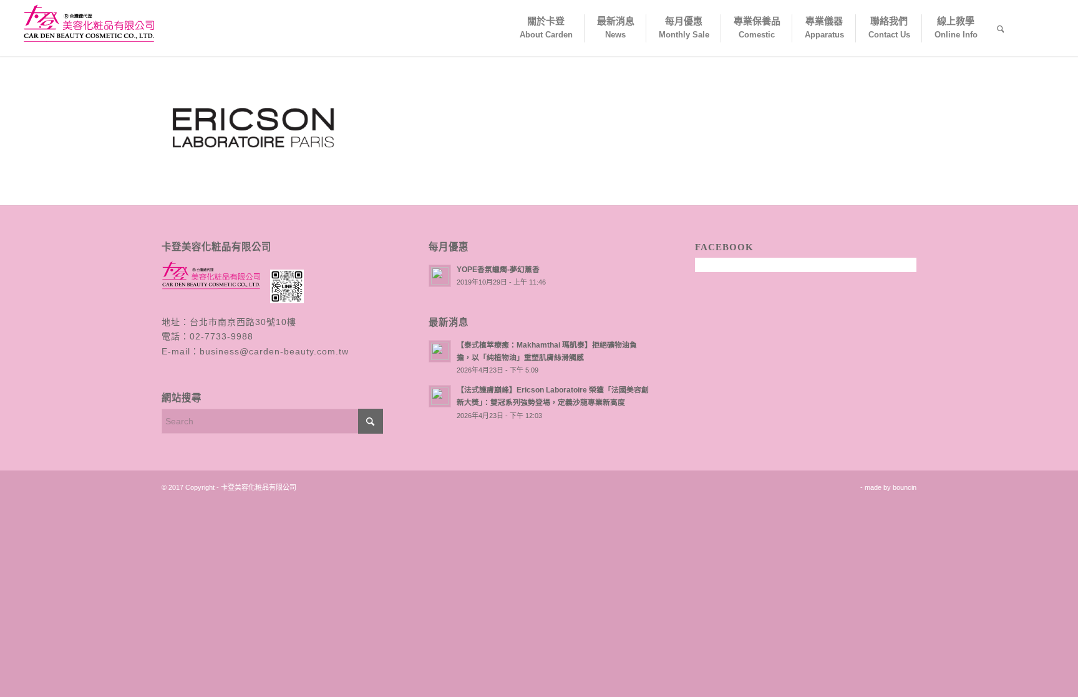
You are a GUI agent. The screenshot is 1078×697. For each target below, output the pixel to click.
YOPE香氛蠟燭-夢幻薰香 (498, 269)
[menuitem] (545, 28)
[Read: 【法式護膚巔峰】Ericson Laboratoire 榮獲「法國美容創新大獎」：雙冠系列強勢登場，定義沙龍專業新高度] (440, 396)
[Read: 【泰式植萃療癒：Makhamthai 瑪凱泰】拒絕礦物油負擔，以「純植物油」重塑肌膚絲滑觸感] (440, 351)
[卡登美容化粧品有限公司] (91, 28)
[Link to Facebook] (1046, 27)
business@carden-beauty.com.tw (274, 351)
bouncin (904, 487)
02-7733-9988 (221, 336)
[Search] (1000, 28)
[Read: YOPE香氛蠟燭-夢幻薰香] (440, 276)
